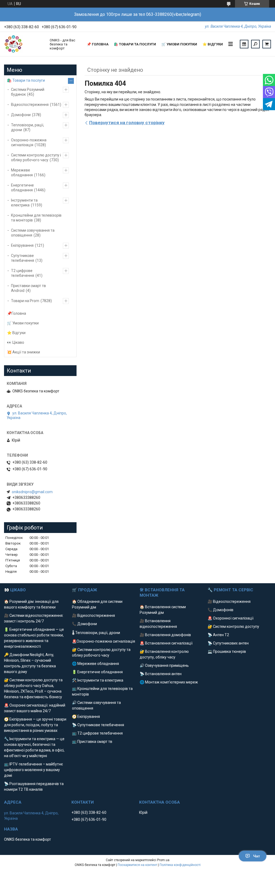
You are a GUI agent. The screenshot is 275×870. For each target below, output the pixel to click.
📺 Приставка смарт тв (92, 741)
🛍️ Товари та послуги (135, 44)
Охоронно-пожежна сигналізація (28, 142)
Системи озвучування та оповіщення (33, 232)
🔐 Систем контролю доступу (233, 626)
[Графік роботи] (244, 44)
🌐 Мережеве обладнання (95, 663)
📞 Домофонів (220, 610)
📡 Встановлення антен (161, 674)
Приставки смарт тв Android (28, 288)
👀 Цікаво (15, 342)
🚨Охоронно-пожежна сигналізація (103, 641)
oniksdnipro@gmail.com (32, 492)
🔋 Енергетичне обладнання (97, 672)
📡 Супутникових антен (228, 643)
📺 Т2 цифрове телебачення (97, 733)
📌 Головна (97, 44)
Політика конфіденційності (180, 865)
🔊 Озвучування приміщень (164, 665)
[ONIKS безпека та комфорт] (24, 44)
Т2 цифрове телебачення (22, 273)
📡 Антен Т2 (218, 635)
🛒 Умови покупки (179, 44)
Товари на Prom (25, 301)
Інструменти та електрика (24, 202)
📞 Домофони (84, 624)
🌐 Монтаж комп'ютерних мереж (169, 682)
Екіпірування (22, 245)
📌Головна (16, 313)
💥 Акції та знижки (23, 352)
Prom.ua (163, 860)
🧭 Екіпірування (86, 716)
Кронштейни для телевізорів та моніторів (36, 217)
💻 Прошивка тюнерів (227, 651)
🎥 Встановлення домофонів (165, 635)
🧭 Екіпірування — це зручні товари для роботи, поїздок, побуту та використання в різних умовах (35, 725)
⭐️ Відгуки (212, 44)
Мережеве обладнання (22, 172)
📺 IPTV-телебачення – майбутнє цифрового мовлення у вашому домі (33, 770)
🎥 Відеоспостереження (93, 615)
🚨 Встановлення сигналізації (166, 643)
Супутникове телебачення (22, 258)
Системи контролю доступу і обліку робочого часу (36, 157)
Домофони (21, 115)
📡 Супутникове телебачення (98, 725)
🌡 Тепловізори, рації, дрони (96, 633)
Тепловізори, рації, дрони (27, 127)
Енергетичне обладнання (22, 187)
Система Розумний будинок (27, 91)
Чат (256, 856)
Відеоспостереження (30, 104)
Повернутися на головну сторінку (127, 122)
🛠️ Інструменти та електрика (97, 680)
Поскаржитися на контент (137, 865)
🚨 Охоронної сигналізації (231, 618)
